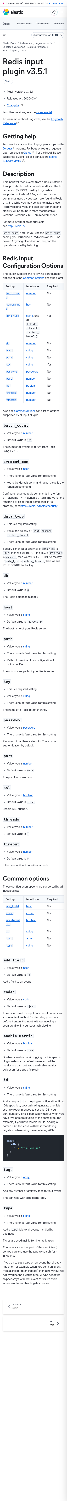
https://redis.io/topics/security (39, 506)
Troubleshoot (42, 23)
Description (18, 173)
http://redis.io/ (16, 226)
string (29, 315)
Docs (6, 23)
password (32, 371)
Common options (33, 278)
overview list (44, 112)
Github (27, 152)
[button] (8, 81)
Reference (59, 23)
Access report (56, 3)
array (29, 938)
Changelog (13, 105)
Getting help (19, 136)
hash (29, 304)
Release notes (24, 23)
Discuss (8, 148)
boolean (31, 385)
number (31, 293)
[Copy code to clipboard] (59, 1140)
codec (30, 913)
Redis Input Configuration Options (33, 261)
